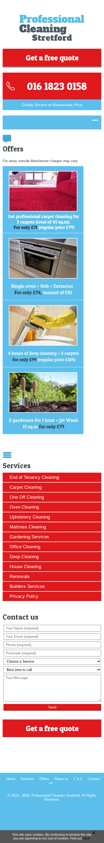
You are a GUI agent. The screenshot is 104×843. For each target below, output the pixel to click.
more (86, 838)
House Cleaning (25, 566)
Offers (44, 779)
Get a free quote (52, 57)
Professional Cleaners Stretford (55, 795)
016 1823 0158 (57, 86)
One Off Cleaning (27, 497)
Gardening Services (29, 536)
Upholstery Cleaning (30, 517)
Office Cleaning (25, 546)
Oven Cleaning (24, 507)
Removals (20, 576)
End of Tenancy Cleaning (34, 477)
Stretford (52, 38)
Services (27, 779)
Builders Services (27, 586)
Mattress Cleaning (28, 526)
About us (61, 779)
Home (10, 779)
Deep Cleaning (24, 556)
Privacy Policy (24, 596)
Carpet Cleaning (26, 487)
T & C (78, 779)
